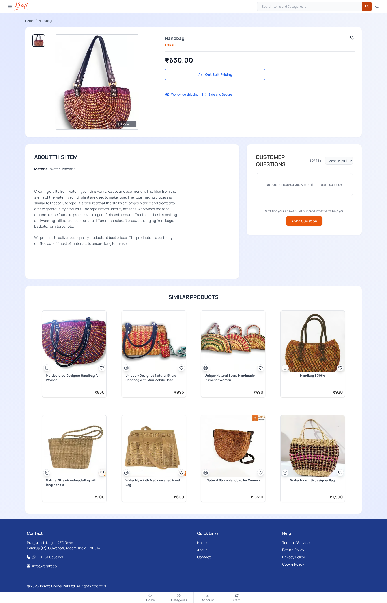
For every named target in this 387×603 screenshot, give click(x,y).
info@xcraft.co (44, 566)
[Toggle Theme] (377, 6)
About (202, 549)
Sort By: (316, 160)
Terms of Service (296, 542)
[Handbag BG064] (313, 341)
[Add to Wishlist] (352, 37)
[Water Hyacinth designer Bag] (313, 446)
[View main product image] (38, 40)
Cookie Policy (293, 564)
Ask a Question (304, 220)
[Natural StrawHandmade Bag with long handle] (74, 446)
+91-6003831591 (51, 557)
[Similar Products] (46, 367)
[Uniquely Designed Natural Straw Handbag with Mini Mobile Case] (154, 341)
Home (29, 21)
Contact (204, 557)
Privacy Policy (293, 557)
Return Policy (293, 549)
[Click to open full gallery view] (97, 82)
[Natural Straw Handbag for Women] (233, 446)
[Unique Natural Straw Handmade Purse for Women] (233, 341)
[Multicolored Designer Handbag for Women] (74, 341)
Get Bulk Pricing (218, 74)
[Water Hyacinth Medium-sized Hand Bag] (154, 446)
